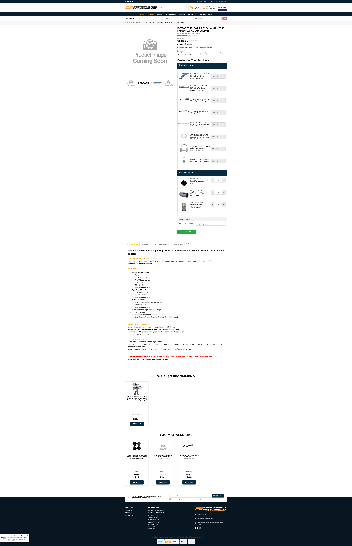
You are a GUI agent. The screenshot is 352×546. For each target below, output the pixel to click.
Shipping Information (156, 513)
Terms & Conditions (188, 499)
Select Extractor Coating (186, 223)
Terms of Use (153, 517)
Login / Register (221, 1)
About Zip (151, 526)
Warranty (147, 244)
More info (189, 44)
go (225, 18)
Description (132, 244)
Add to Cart (186, 232)
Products (128, 510)
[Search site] (187, 8)
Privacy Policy (197, 499)
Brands (159, 14)
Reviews (177, 244)
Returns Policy (153, 515)
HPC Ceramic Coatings (156, 510)
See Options (163, 482)
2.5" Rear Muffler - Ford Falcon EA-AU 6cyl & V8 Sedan (163, 456)
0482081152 (211, 8)
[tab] (132, 244)
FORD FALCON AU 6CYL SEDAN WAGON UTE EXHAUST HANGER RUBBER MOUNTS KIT (137, 456)
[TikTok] (132, 1)
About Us (182, 14)
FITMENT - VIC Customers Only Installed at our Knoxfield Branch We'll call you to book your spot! (137, 398)
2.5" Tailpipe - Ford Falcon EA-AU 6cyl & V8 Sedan (189, 456)
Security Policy (154, 522)
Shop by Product (148, 14)
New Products (170, 14)
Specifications (162, 244)
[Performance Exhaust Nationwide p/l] (141, 7)
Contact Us (192, 14)
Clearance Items (205, 14)
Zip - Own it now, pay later (204, 1)
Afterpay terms (153, 524)
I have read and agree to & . (186, 499)
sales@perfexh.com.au (205, 518)
